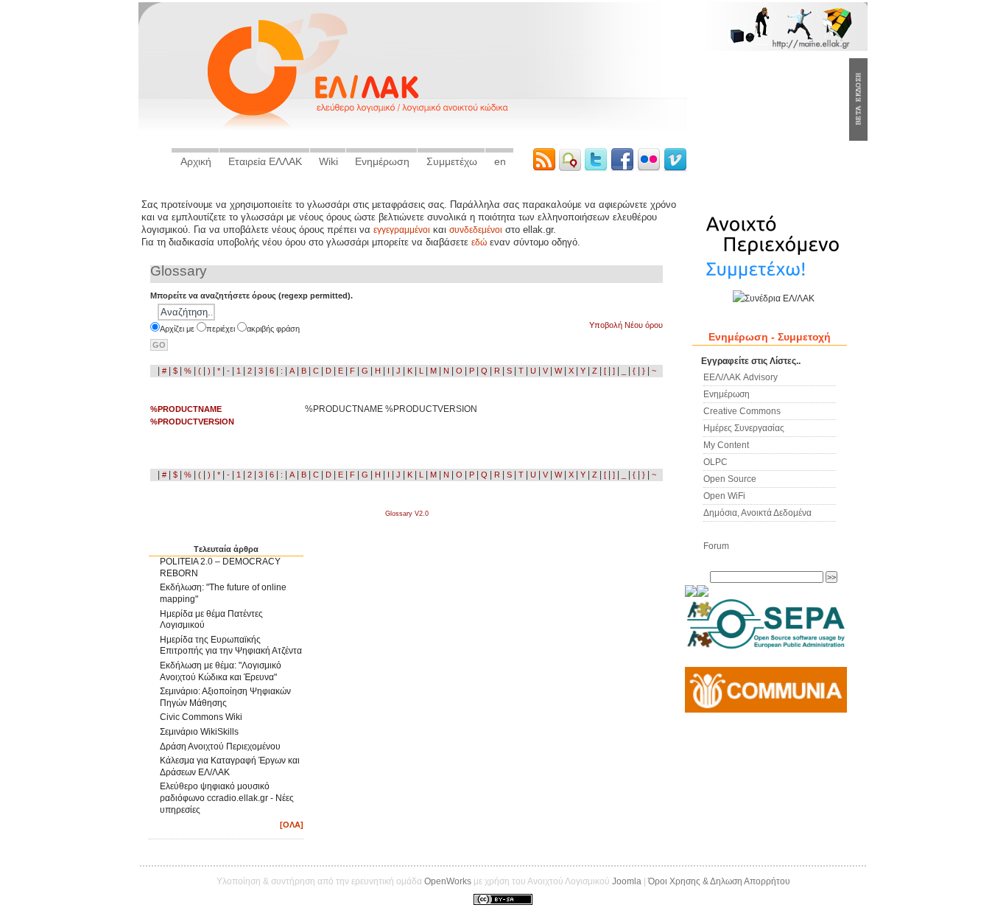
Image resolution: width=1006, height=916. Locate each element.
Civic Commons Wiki (201, 717)
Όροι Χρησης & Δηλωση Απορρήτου (719, 881)
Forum (716, 545)
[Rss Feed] (545, 168)
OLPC (715, 461)
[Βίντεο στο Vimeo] (675, 168)
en (500, 161)
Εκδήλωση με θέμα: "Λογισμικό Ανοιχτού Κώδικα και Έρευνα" (220, 671)
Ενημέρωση (382, 161)
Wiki (328, 161)
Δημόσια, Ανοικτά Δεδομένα (757, 512)
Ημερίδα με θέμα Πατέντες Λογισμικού (211, 620)
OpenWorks (447, 881)
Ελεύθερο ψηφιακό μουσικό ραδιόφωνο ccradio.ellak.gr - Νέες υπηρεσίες (227, 797)
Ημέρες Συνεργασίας (743, 428)
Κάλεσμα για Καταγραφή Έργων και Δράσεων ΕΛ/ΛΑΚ (230, 766)
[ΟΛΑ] (291, 824)
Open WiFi (724, 495)
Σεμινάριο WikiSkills (199, 732)
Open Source (729, 478)
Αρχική (195, 161)
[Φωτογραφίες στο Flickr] (650, 168)
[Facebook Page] (624, 168)
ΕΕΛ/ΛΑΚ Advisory (740, 377)
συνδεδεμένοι (475, 230)
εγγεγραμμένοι (401, 230)
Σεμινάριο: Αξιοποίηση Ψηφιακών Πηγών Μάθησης (225, 697)
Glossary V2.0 (407, 513)
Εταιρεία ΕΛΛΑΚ (265, 161)
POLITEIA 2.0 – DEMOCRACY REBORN (220, 567)
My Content (726, 445)
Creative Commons (742, 411)
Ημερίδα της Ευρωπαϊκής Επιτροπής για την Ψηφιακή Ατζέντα (231, 645)
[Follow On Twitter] (597, 168)
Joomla (626, 881)
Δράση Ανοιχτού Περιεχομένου (220, 746)
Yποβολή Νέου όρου (626, 325)
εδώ (479, 242)
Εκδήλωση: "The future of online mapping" (223, 593)
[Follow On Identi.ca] (571, 168)
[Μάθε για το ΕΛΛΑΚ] (691, 593)
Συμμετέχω (451, 161)
